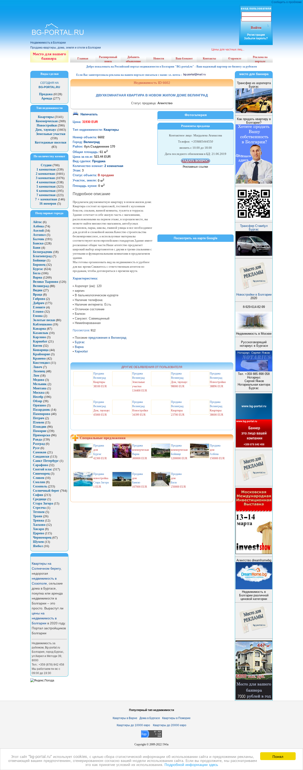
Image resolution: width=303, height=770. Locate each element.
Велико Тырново (45, 282)
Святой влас (42, 469)
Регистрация (256, 34)
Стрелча (39, 507)
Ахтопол (39, 235)
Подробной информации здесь (191, 764)
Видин (37, 290)
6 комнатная (46, 191)
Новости (158, 58)
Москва (39, 392)
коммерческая (140, 449)
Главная (82, 58)
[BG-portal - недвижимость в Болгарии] (57, 35)
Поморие (39, 431)
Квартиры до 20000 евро (169, 725)
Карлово (39, 337)
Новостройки (47, 125)
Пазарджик (41, 409)
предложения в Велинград (107, 337)
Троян (37, 516)
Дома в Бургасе (149, 718)
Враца (37, 294)
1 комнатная (46, 169)
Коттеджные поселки (50, 142)
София (38, 495)
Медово (38, 380)
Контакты (209, 58)
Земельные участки (50, 134)
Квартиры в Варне (125, 718)
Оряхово (39, 405)
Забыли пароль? (256, 38)
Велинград (41, 286)
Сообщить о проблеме (287, 2)
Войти (256, 28)
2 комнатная (45, 174)
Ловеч (37, 367)
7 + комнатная (46, 199)
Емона (38, 316)
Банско (38, 243)
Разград (39, 444)
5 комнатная (46, 186)
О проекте (234, 58)
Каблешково (42, 324)
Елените (39, 307)
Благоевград (42, 256)
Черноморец (42, 537)
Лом (36, 375)
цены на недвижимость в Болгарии (44, 618)
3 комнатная (45, 178)
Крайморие (41, 354)
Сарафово (40, 465)
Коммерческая (47, 121)
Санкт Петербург (46, 461)
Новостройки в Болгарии (254, 294)
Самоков (39, 452)
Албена (38, 226)
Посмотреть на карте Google (195, 238)
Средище (39, 499)
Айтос (37, 222)
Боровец (39, 264)
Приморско (41, 435)
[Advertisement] (151, 7)
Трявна (38, 520)
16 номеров (47, 203)
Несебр (38, 397)
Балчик (38, 239)
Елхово (38, 311)
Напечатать (89, 114)
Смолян (39, 482)
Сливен (38, 478)
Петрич (38, 418)
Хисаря (38, 529)
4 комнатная (46, 182)
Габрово (39, 299)
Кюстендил (41, 363)
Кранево (39, 358)
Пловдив (39, 426)
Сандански (41, 456)
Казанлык (40, 333)
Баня (36, 247)
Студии (46, 165)
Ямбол (38, 546)
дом (95, 449)
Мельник (40, 384)
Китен (37, 345)
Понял (277, 756)
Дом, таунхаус (45, 129)
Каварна (39, 328)
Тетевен (39, 512)
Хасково (39, 525)
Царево (38, 533)
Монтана (39, 388)
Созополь (40, 486)
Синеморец (41, 473)
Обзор (37, 401)
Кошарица (41, 350)
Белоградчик (42, 252)
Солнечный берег (46, 490)
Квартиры (46, 117)
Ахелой (38, 230)
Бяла (36, 273)
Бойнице (39, 260)
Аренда (46, 98)
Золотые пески (44, 320)
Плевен (38, 422)
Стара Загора (43, 503)
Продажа (46, 94)
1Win (165, 744)
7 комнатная (46, 195)
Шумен (38, 542)
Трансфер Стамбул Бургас (254, 227)
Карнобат (40, 341)
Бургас (38, 269)
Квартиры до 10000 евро (133, 725)
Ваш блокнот (184, 58)
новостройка (100, 478)
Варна (37, 277)
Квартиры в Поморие (176, 718)
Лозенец (39, 371)
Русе (36, 448)
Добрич (38, 303)
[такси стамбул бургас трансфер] (254, 255)
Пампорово (41, 414)
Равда (37, 439)
